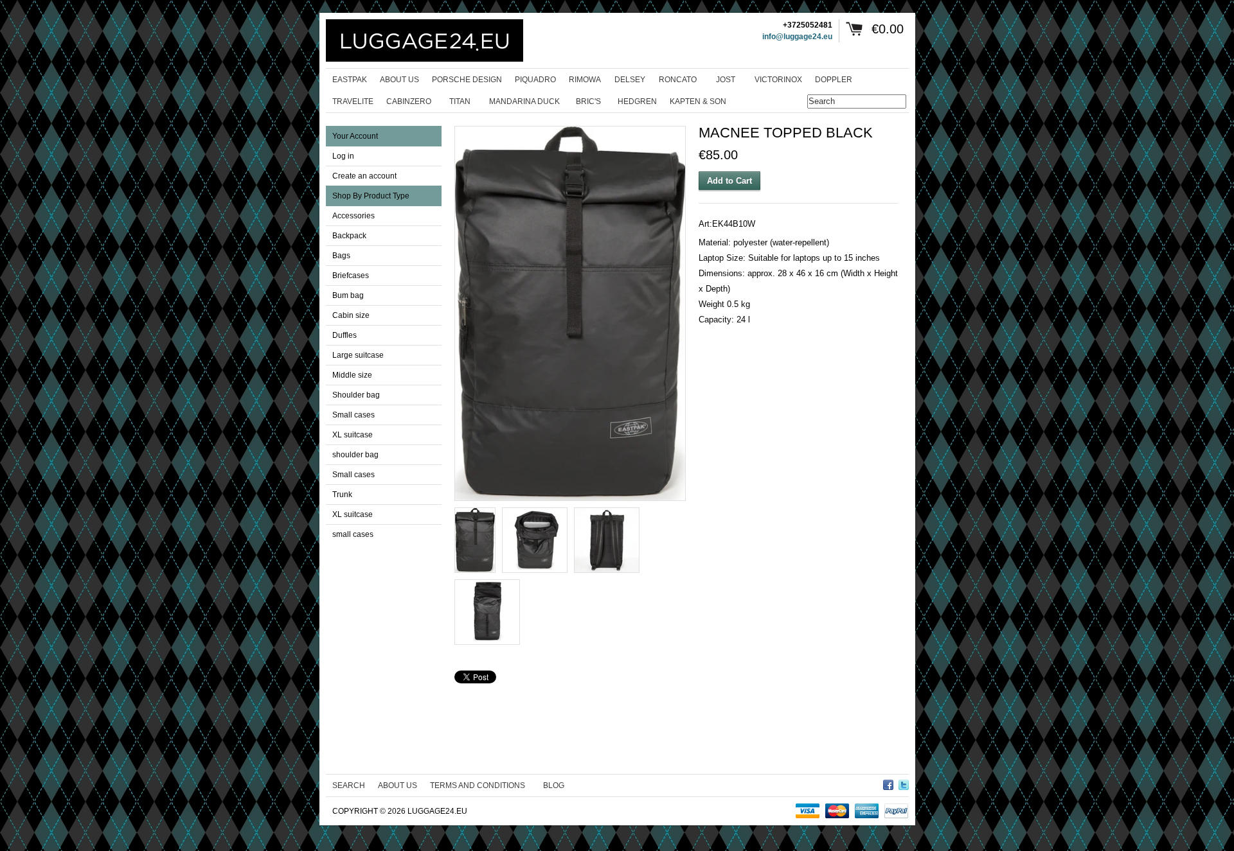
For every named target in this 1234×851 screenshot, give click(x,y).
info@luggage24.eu (797, 36)
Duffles (344, 335)
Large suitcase (358, 355)
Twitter (904, 783)
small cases (352, 534)
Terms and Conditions (477, 785)
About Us (397, 785)
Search (348, 785)
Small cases (353, 414)
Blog (553, 785)
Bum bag (348, 295)
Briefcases (350, 275)
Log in (343, 156)
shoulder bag (355, 454)
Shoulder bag (356, 394)
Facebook (888, 783)
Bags (341, 255)
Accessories (353, 215)
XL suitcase (352, 434)
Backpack (349, 235)
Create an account (364, 175)
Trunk (342, 494)
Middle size (352, 375)
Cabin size (351, 315)
